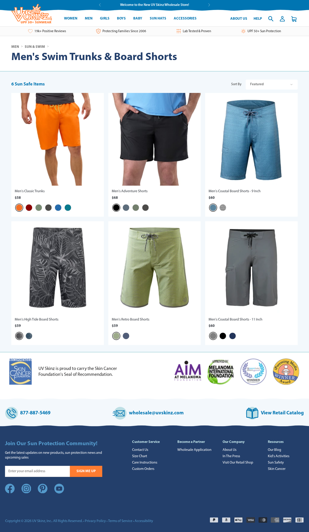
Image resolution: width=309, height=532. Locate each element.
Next (209, 4)
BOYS (121, 18)
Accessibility (144, 521)
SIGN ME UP (86, 471)
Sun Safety (276, 462)
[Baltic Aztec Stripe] (213, 207)
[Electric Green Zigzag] (116, 336)
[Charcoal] (48, 207)
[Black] (116, 207)
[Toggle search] (270, 19)
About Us (238, 19)
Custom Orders (143, 469)
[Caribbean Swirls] (67, 207)
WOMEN (70, 18)
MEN (89, 18)
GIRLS (104, 18)
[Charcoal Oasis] (19, 336)
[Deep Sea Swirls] (58, 207)
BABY (137, 18)
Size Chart (139, 456)
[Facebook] (10, 492)
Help (258, 19)
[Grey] (213, 336)
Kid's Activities (278, 456)
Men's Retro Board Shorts (130, 319)
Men (15, 47)
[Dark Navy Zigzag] (126, 336)
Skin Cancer (276, 469)
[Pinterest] (43, 492)
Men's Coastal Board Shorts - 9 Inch (235, 191)
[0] (294, 19)
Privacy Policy (95, 521)
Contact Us (140, 450)
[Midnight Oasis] (29, 336)
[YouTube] (59, 490)
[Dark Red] (29, 207)
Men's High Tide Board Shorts (36, 319)
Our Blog (274, 450)
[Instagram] (26, 492)
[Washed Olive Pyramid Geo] (38, 207)
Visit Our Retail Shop (238, 462)
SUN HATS (158, 18)
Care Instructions (144, 462)
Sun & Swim (35, 47)
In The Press (231, 456)
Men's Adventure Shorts (129, 191)
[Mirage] (126, 207)
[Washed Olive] (135, 207)
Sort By (247, 84)
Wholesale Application (194, 450)
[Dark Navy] (232, 336)
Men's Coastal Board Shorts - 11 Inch (235, 319)
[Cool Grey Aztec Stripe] (222, 207)
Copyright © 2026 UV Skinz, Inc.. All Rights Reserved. (44, 521)
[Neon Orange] (19, 207)
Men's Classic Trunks (30, 191)
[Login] (282, 19)
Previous (99, 4)
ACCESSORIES (185, 18)
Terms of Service (120, 521)
